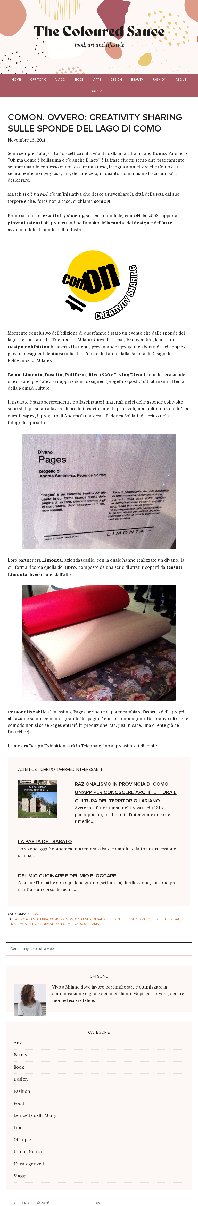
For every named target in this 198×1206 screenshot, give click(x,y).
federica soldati (166, 919)
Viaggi (20, 1176)
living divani (42, 924)
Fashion (22, 1092)
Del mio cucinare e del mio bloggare (67, 875)
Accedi (177, 1203)
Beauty (20, 1055)
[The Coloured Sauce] (99, 31)
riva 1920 (79, 924)
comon (67, 919)
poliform (62, 924)
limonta (24, 924)
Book (19, 1067)
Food (19, 1104)
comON (102, 201)
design (114, 919)
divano (144, 919)
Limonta (52, 560)
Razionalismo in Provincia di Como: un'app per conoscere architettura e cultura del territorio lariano (126, 792)
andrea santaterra (31, 919)
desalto (100, 919)
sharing (95, 924)
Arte (18, 1043)
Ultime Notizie (28, 1152)
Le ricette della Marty (35, 1116)
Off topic (22, 1140)
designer (129, 919)
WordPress (156, 1203)
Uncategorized (29, 1164)
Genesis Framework (121, 1203)
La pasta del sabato (45, 841)
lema (12, 924)
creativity (83, 919)
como (55, 919)
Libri (18, 1128)
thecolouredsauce (73, 1203)
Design (32, 914)
